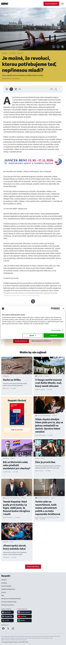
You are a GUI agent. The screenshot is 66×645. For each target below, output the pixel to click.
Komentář (39, 376)
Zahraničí (5, 542)
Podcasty (39, 415)
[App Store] (7, 612)
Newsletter (40, 498)
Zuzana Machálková (40, 435)
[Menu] (62, 4)
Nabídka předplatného (8, 589)
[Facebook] (3, 630)
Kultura (37, 458)
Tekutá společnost (15, 498)
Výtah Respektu (47, 415)
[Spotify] (24, 620)
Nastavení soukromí (7, 605)
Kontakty (4, 583)
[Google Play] (7, 616)
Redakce (4, 580)
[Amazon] (7, 620)
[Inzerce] (33, 161)
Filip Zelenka (6, 557)
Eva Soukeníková (49, 517)
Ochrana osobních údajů (8, 602)
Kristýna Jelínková (39, 517)
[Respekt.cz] (4, 4)
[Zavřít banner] (63, 308)
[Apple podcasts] (24, 612)
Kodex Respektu (6, 586)
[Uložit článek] (54, 47)
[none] (62, 47)
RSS (2, 595)
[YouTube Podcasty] (24, 616)
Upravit (31, 335)
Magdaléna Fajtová (40, 389)
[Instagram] (13, 630)
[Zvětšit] (33, 29)
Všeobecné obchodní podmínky (11, 599)
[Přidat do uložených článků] (29, 371)
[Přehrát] (11, 89)
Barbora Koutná (39, 471)
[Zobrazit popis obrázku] (58, 47)
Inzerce (3, 592)
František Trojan (7, 472)
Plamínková (46, 498)
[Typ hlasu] (55, 89)
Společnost (6, 458)
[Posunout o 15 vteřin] (16, 89)
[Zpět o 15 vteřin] (7, 89)
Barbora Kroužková (8, 517)
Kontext (4, 53)
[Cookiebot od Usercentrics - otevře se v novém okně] (52, 308)
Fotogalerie (6, 376)
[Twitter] (8, 630)
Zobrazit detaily (56, 330)
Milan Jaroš (6, 388)
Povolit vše (53, 335)
